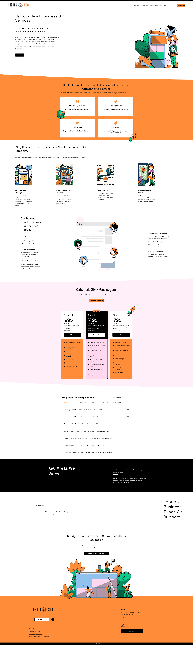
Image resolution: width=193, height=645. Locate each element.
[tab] (66, 403)
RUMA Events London (43, 636)
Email (123, 617)
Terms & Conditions (34, 631)
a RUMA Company (101, 643)
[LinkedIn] (52, 619)
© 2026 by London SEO (93, 643)
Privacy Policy (33, 628)
